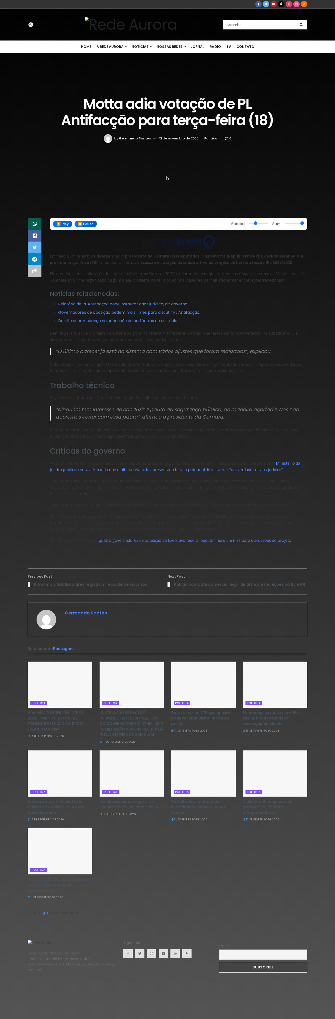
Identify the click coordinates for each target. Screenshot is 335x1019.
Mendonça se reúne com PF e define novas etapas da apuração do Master (271, 718)
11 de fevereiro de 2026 (46, 897)
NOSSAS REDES (169, 46)
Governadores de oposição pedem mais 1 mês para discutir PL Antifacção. (129, 312)
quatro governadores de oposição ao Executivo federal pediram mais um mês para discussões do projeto (195, 540)
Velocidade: (239, 224)
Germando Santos (135, 138)
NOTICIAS (140, 46)
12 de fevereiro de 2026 (119, 814)
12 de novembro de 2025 (179, 138)
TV (228, 46)
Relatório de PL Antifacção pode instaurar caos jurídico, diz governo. (123, 304)
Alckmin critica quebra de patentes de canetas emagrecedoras (268, 807)
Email (223, 945)
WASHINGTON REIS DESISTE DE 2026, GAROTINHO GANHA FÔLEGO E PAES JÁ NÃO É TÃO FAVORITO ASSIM (56, 721)
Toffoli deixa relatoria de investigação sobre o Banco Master (198, 807)
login (44, 912)
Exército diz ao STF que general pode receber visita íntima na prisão (201, 718)
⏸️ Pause (85, 224)
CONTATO (245, 46)
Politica (210, 138)
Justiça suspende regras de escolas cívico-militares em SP (129, 804)
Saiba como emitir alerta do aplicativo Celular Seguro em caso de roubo (56, 807)
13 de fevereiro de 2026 (190, 731)
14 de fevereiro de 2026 (47, 736)
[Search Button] (302, 24)
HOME (86, 46)
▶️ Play (62, 224)
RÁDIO (215, 46)
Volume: (277, 224)
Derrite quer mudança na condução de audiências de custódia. (118, 321)
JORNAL (197, 46)
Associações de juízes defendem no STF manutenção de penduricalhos (60, 885)
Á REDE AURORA (110, 46)
